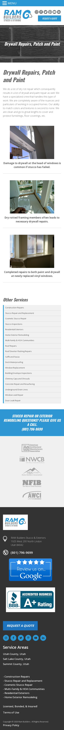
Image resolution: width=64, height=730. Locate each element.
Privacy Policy (11, 725)
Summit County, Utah (16, 664)
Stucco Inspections (13, 324)
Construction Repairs (14, 307)
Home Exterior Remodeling (17, 335)
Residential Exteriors (14, 329)
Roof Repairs (11, 346)
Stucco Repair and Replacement (19, 313)
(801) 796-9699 (22, 552)
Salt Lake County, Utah (17, 659)
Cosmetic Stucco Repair (15, 318)
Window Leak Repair (14, 395)
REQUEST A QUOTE (20, 626)
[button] (5, 3)
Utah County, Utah (14, 654)
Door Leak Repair (13, 400)
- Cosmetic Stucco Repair (18, 684)
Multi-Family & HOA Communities (19, 340)
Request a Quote (49, 18)
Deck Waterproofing (14, 362)
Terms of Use (11, 712)
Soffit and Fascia (12, 356)
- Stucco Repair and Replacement (22, 680)
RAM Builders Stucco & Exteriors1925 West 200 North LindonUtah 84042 (28, 541)
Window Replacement (15, 367)
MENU (12, 3)
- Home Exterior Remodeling (20, 697)
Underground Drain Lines (16, 389)
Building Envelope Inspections (18, 373)
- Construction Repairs (16, 676)
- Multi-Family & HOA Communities (24, 689)
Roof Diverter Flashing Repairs (18, 351)
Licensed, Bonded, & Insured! (20, 706)
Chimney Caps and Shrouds (17, 378)
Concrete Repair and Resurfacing (20, 384)
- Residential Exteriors (16, 693)
